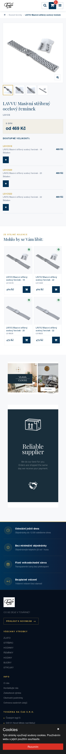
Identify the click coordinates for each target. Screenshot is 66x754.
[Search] (45, 5)
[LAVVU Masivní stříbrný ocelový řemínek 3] (31, 90)
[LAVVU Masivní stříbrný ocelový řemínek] (33, 53)
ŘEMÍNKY (8, 652)
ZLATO (7, 637)
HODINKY (8, 647)
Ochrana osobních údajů (15, 702)
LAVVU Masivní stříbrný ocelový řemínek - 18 (16, 278)
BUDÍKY (7, 662)
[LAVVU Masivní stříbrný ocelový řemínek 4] (43, 90)
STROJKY (9, 667)
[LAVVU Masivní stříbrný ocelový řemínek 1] (8, 90)
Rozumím (33, 746)
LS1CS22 (7, 193)
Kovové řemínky (15, 14)
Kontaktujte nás (11, 688)
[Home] (9, 5)
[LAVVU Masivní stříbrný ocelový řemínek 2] (19, 90)
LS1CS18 (7, 146)
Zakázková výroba (12, 692)
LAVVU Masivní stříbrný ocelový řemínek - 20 (16, 329)
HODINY (8, 657)
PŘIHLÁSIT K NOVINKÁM (19, 621)
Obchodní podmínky (13, 697)
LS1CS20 (7, 169)
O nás (6, 683)
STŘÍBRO (8, 642)
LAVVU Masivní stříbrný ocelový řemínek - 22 (46, 278)
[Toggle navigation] (60, 5)
